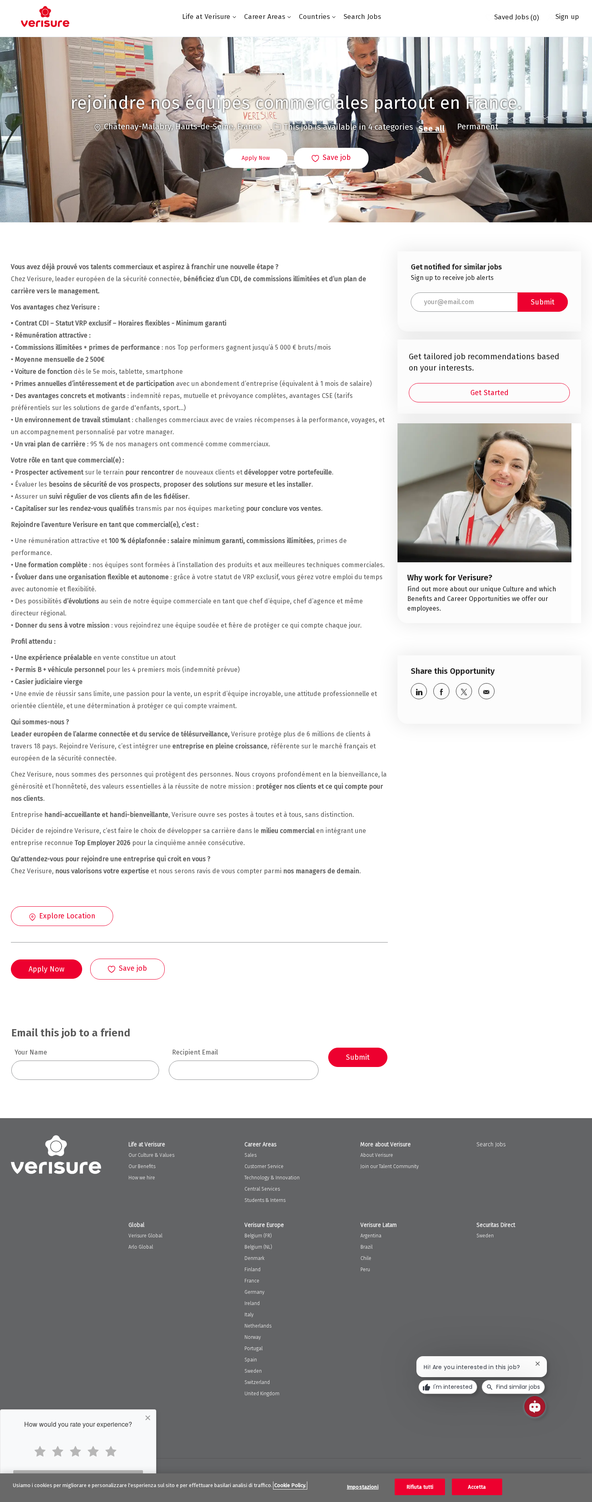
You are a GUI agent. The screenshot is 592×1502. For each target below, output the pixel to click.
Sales (250, 1155)
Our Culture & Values (151, 1155)
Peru (365, 1269)
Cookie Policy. (290, 1485)
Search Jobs (362, 16)
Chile (365, 1258)
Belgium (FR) (258, 1236)
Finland (252, 1269)
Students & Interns (265, 1200)
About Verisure (376, 1155)
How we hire (141, 1178)
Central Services (262, 1189)
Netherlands (257, 1326)
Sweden (253, 1371)
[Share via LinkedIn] (419, 691)
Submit (358, 1057)
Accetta (477, 1487)
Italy (249, 1315)
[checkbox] (331, 158)
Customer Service (264, 1166)
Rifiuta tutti (420, 1487)
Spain (250, 1360)
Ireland (252, 1303)
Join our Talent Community (389, 1166)
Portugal (253, 1348)
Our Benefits (141, 1166)
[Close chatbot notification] (537, 1363)
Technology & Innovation (272, 1178)
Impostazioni (363, 1487)
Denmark (254, 1258)
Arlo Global (140, 1247)
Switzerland (257, 1382)
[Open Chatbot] (534, 1406)
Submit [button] (543, 302)
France (251, 1281)
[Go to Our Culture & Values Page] (484, 523)
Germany (254, 1292)
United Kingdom (261, 1393)
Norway (252, 1337)
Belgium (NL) (258, 1247)
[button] (256, 158)
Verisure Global (145, 1236)
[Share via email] (486, 691)
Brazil (366, 1247)
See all (431, 128)
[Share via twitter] (464, 691)
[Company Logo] (45, 16)
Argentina (370, 1236)
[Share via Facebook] (441, 691)
